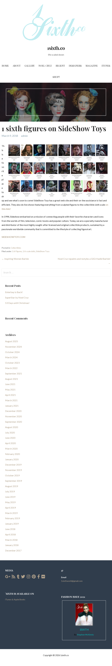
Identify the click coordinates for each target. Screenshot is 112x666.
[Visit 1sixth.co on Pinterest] (34, 577)
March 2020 (11, 448)
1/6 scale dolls (29, 251)
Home (5, 65)
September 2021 (13, 373)
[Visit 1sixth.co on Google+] (7, 577)
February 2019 (12, 518)
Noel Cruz (45, 65)
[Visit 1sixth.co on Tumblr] (18, 577)
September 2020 (13, 421)
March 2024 (11, 357)
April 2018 (10, 534)
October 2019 (12, 475)
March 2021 (11, 400)
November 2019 (13, 470)
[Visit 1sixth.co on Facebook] (38, 577)
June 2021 (10, 384)
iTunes (106, 65)
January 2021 (12, 405)
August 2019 (11, 486)
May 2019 (10, 502)
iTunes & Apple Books (15, 599)
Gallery (29, 65)
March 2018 (11, 539)
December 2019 (13, 464)
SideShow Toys (42, 251)
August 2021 (11, 378)
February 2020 (12, 454)
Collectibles (16, 248)
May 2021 (10, 389)
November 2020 (13, 416)
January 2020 (12, 459)
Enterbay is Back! (14, 292)
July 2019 (10, 491)
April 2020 (10, 443)
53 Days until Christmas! (17, 303)
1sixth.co (56, 48)
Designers (75, 65)
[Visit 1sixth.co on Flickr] (43, 577)
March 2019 (11, 513)
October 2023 (12, 362)
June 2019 (10, 496)
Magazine (92, 65)
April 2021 (10, 395)
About (17, 65)
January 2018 (12, 545)
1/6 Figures (17, 251)
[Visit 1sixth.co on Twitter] (23, 577)
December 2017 (13, 550)
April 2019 (10, 507)
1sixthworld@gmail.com (72, 581)
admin (24, 135)
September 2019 (13, 480)
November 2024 (13, 346)
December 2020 (13, 411)
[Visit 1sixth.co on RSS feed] (13, 577)
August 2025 (11, 341)
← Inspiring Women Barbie (15, 258)
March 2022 (11, 368)
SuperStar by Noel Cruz (17, 297)
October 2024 (12, 352)
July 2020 (10, 432)
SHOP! (56, 76)
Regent (60, 65)
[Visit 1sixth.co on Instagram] (28, 577)
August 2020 (11, 427)
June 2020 (10, 437)
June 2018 (10, 529)
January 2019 (12, 523)
